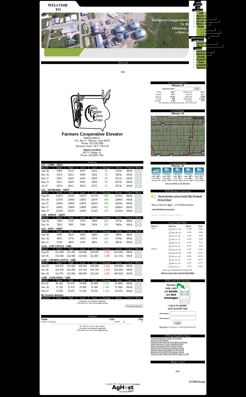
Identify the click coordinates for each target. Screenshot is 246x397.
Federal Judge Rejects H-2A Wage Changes (169, 342)
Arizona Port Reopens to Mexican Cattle (167, 348)
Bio (170, 205)
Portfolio (201, 59)
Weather (197, 4)
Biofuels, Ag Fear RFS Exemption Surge (167, 352)
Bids (197, 7)
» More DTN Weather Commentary (163, 209)
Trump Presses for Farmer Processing (166, 338)
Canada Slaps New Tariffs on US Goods (167, 350)
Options (201, 67)
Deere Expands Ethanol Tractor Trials (166, 346)
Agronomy (209, 29)
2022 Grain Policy (206, 18)
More (123, 72)
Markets (197, 48)
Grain (201, 62)
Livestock (201, 64)
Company (197, 10)
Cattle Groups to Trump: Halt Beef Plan (167, 344)
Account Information (207, 21)
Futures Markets (205, 51)
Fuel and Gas (211, 34)
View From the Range (160, 340)
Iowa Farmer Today (207, 43)
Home (197, 2)
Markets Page (203, 54)
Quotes (201, 56)
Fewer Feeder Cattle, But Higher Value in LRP (170, 354)
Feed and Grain (212, 32)
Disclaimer (136, 384)
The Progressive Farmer (209, 45)
